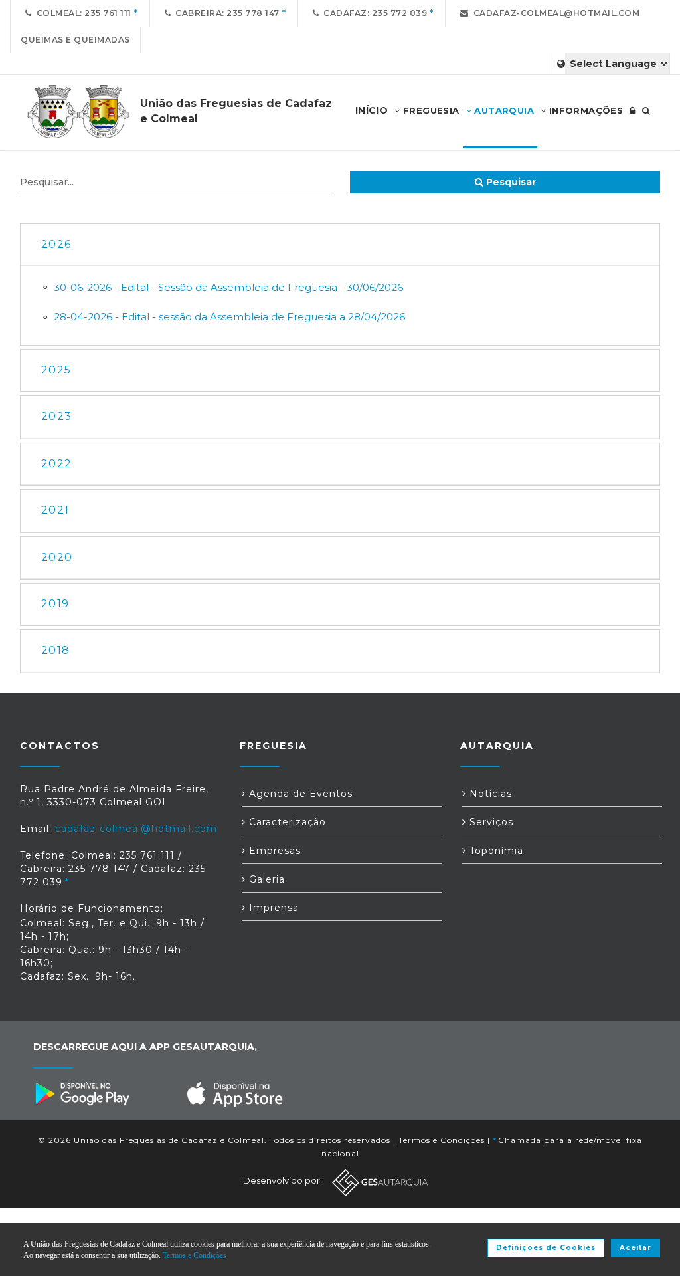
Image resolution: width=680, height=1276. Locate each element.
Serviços (489, 822)
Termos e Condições (441, 1140)
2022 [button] (56, 463)
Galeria (265, 879)
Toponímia (494, 851)
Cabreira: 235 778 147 (225, 13)
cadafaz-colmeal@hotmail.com (554, 13)
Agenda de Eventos (299, 793)
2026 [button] (56, 244)
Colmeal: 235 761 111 (81, 13)
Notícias (489, 793)
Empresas (273, 851)
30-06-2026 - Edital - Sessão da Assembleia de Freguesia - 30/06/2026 (228, 287)
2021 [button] (55, 510)
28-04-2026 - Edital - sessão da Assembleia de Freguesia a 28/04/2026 (229, 316)
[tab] (340, 245)
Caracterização (286, 822)
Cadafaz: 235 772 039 (373, 13)
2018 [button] (55, 650)
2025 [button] (56, 370)
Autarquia (502, 110)
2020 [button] (56, 557)
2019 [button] (55, 603)
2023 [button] (56, 416)
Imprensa (272, 908)
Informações (584, 110)
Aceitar (635, 1247)
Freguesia (430, 110)
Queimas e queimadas (75, 40)
